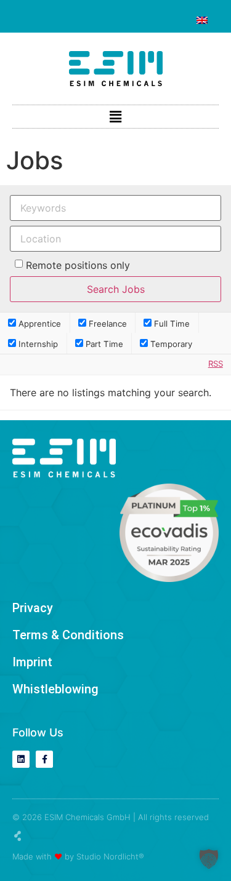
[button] (115, 116)
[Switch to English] (202, 20)
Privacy (32, 607)
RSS (215, 364)
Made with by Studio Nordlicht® (78, 856)
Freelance (106, 323)
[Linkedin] (21, 759)
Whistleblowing (55, 689)
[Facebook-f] (44, 759)
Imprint (32, 662)
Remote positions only (78, 265)
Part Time (103, 343)
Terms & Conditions (68, 635)
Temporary (170, 343)
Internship (37, 343)
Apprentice (38, 323)
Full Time (171, 323)
